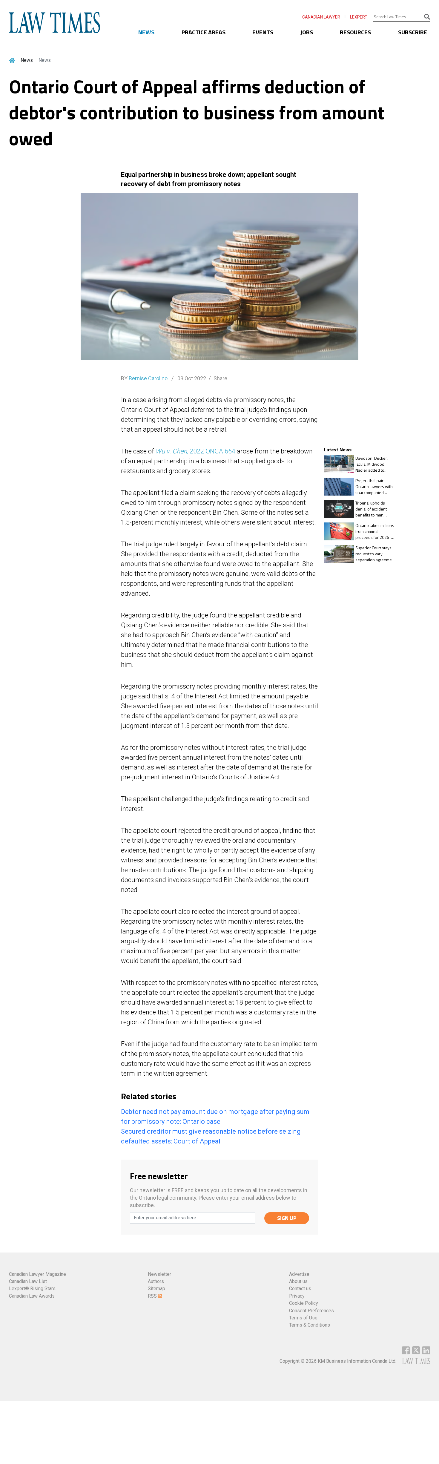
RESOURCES (355, 32)
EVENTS (262, 32)
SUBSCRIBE (412, 32)
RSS (153, 1296)
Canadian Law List (28, 1281)
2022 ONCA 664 (211, 451)
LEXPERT (358, 17)
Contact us (300, 1288)
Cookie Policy (303, 1303)
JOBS (306, 32)
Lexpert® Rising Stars (32, 1288)
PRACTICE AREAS (203, 32)
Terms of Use (303, 1318)
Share (220, 378)
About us (298, 1281)
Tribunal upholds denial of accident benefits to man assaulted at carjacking (375, 509)
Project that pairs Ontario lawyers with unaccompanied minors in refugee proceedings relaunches (374, 486)
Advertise (299, 1274)
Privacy (297, 1296)
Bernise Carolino (148, 378)
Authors (156, 1281)
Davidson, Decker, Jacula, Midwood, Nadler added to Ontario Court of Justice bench (371, 464)
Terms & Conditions (309, 1325)
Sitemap (156, 1288)
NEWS (146, 32)
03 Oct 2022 (191, 378)
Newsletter (159, 1274)
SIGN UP (287, 1218)
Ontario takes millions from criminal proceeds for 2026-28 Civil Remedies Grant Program (375, 531)
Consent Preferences (311, 1310)
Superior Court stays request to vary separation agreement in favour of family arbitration (375, 553)
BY (144, 378)
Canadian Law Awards (32, 1296)
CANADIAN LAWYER (321, 17)
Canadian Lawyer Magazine (37, 1274)
